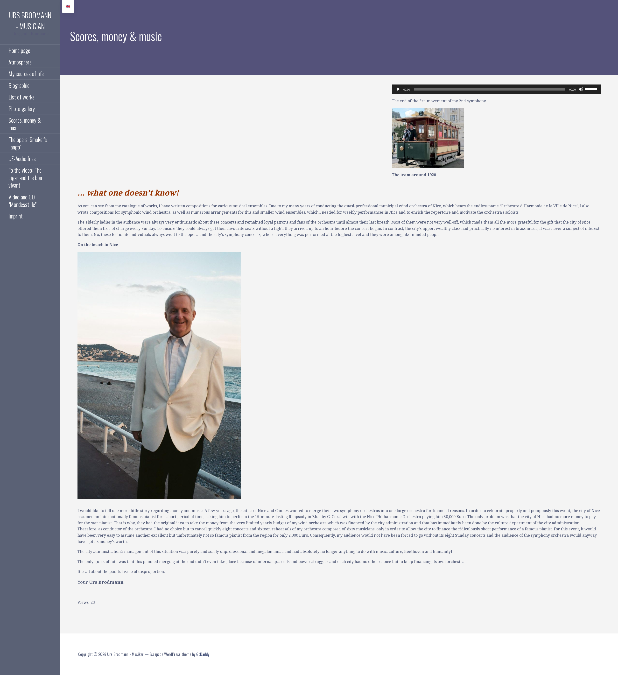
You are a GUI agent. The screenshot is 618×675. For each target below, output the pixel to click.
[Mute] (581, 89)
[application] (496, 89)
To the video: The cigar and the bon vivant (25, 177)
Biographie (18, 85)
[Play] (398, 89)
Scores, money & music (24, 124)
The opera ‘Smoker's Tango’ (27, 143)
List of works (21, 96)
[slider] (591, 88)
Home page (19, 50)
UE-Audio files (22, 158)
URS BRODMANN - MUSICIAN (30, 20)
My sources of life (26, 73)
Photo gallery (21, 108)
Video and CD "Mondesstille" (22, 200)
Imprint (15, 215)
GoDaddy (202, 654)
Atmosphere (20, 61)
